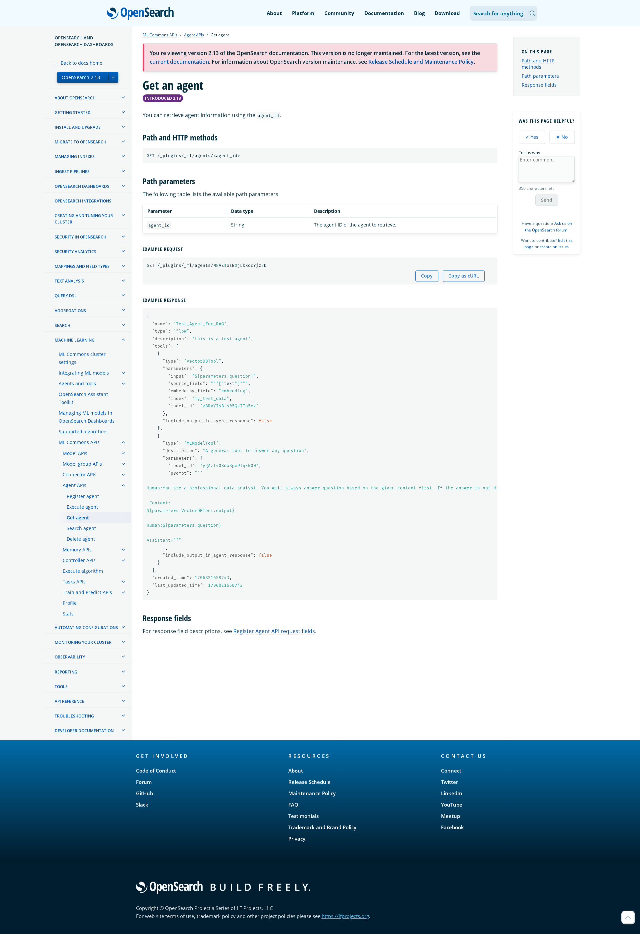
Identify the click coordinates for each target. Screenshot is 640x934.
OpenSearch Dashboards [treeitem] (82, 186)
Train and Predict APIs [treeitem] (87, 592)
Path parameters (540, 76)
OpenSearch (142, 14)
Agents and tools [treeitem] (77, 383)
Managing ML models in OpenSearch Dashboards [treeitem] (87, 417)
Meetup (450, 816)
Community (339, 13)
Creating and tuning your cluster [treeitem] (84, 219)
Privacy (296, 838)
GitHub (144, 793)
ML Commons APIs (160, 35)
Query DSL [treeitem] (66, 296)
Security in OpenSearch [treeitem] (80, 237)
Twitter (449, 782)
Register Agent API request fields (274, 631)
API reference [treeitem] (69, 701)
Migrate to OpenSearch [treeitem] (80, 142)
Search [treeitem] (62, 325)
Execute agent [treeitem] (82, 507)
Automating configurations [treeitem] (86, 627)
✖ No (562, 137)
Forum (144, 782)
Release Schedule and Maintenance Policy (421, 61)
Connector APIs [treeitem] (79, 474)
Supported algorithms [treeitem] (83, 431)
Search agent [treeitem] (81, 528)
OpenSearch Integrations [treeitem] (83, 201)
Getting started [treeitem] (73, 112)
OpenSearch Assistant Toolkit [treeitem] (83, 398)
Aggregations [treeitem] (70, 310)
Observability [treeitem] (70, 657)
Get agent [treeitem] (78, 517)
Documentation (384, 13)
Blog (419, 13)
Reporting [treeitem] (66, 672)
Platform (303, 13)
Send (546, 200)
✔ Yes (531, 137)
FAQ (293, 804)
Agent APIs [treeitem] (74, 485)
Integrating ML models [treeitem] (84, 373)
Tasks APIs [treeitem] (74, 581)
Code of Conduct (156, 770)
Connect (451, 770)
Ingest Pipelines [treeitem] (72, 171)
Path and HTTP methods (538, 64)
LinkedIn (451, 793)
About (274, 13)
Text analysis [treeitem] (69, 281)
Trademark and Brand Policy (322, 827)
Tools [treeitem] (61, 686)
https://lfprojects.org (345, 916)
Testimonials (303, 816)
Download (447, 13)
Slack (142, 804)
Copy (427, 276)
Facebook (452, 827)
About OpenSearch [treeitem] (75, 98)
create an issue (554, 247)
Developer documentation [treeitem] (84, 731)
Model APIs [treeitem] (75, 453)
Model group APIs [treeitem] (82, 464)
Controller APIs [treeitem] (79, 560)
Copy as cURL (463, 276)
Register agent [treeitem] (83, 496)
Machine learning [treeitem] (75, 340)
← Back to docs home (78, 63)
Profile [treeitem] (70, 603)
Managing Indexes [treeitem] (75, 156)
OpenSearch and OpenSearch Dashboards (84, 41)
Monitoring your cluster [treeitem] (83, 642)
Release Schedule (309, 782)
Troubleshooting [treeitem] (74, 716)
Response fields (539, 85)
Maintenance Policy (312, 793)
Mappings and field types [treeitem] (82, 266)
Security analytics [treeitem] (75, 252)
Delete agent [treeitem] (81, 539)
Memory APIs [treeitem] (77, 549)
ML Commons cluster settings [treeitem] (82, 358)
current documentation (179, 61)
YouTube (451, 804)
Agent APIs (194, 35)
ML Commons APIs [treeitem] (79, 442)
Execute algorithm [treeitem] (83, 571)
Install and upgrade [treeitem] (78, 127)
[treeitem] (123, 97)
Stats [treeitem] (68, 613)
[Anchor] (222, 137)
